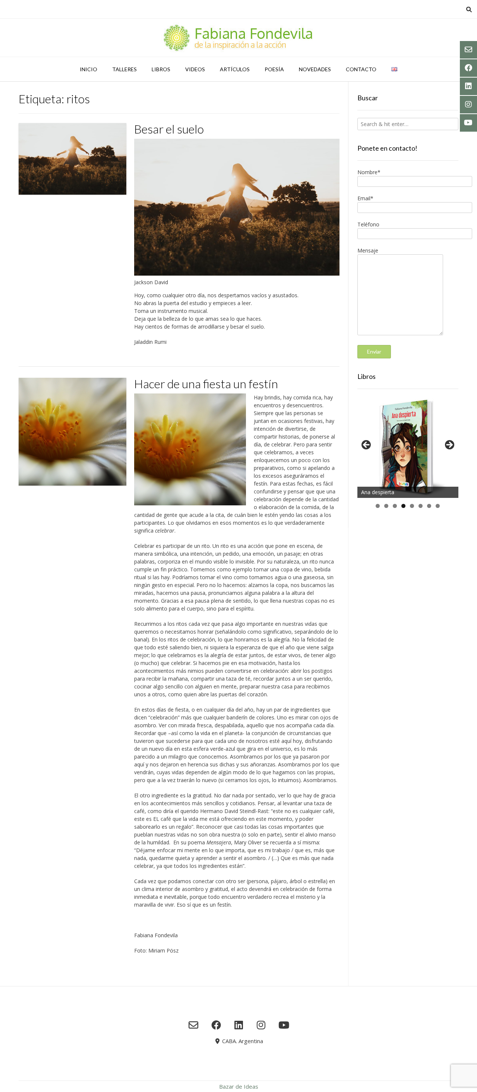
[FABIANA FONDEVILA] (238, 37)
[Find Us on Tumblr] (261, 1025)
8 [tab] (438, 506)
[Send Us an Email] (193, 1025)
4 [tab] (403, 506)
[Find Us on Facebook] (216, 1025)
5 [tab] (412, 506)
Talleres (124, 69)
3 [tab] (395, 506)
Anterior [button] (366, 445)
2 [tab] (386, 506)
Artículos (235, 69)
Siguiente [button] (449, 445)
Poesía (274, 69)
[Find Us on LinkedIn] (239, 1025)
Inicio (88, 69)
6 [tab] (420, 506)
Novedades (315, 69)
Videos (195, 69)
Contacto (361, 69)
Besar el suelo (169, 129)
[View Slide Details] (407, 447)
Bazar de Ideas (238, 1086)
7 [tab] (429, 506)
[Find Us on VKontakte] (284, 1025)
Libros (161, 69)
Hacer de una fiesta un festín (206, 383)
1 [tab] (378, 506)
